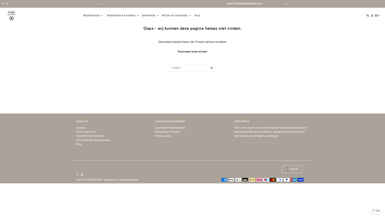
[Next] (286, 4)
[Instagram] (7, 4)
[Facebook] (3, 4)
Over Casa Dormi (86, 131)
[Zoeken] (368, 15)
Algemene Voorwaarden (90, 135)
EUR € (294, 169)
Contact (80, 127)
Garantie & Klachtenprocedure (93, 140)
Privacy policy (163, 135)
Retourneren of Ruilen (167, 131)
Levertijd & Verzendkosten (170, 127)
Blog (78, 144)
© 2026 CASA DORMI (89, 179)
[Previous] (99, 4)
